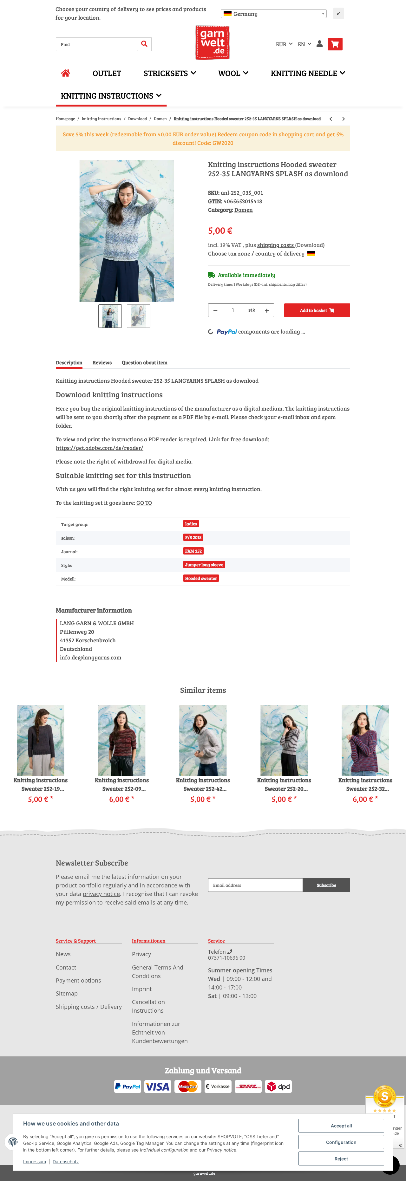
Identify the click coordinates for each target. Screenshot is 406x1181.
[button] (319, 44)
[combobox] (274, 13)
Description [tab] (69, 362)
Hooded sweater (201, 578)
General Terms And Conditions (157, 972)
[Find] (144, 44)
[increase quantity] (267, 310)
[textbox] (273, 14)
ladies (191, 524)
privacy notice (101, 894)
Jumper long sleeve (204, 564)
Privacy (141, 954)
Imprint (142, 989)
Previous (15, 759)
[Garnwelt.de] (212, 42)
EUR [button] (281, 44)
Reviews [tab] (102, 362)
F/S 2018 (193, 537)
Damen (243, 209)
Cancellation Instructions (148, 1006)
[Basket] (337, 44)
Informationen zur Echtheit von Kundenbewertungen (160, 1032)
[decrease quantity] (215, 310)
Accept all (341, 1125)
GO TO (144, 502)
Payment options (78, 980)
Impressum (34, 1161)
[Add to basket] (61, 156)
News (63, 954)
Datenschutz (66, 1161)
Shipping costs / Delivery (89, 1006)
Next (390, 759)
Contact (66, 967)
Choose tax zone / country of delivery (257, 253)
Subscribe (326, 885)
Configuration (341, 1142)
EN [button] (301, 44)
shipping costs (276, 245)
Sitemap (67, 993)
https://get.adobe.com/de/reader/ (99, 447)
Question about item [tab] (144, 362)
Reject (341, 1158)
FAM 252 (193, 551)
